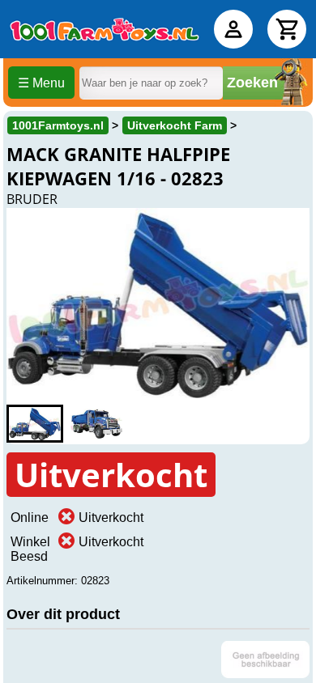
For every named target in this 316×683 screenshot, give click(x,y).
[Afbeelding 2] (96, 424)
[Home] (104, 29)
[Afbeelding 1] (34, 424)
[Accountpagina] (233, 29)
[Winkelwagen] (286, 29)
